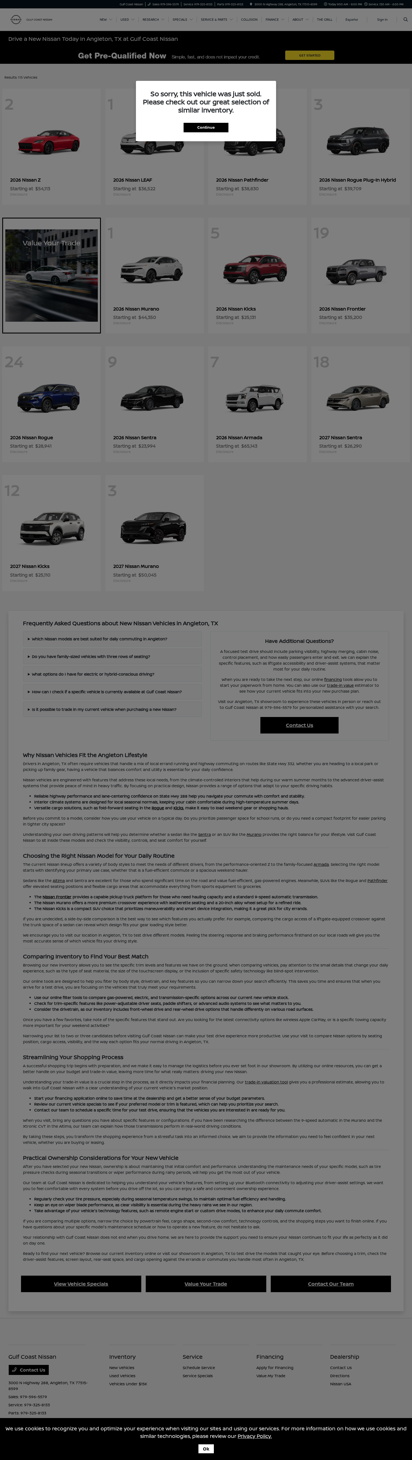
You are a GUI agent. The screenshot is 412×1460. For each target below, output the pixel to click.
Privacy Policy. (255, 1436)
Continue (206, 127)
